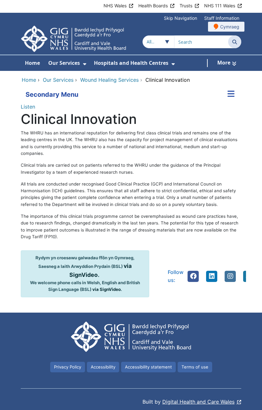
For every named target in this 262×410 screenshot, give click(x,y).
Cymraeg (229, 26)
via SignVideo (106, 289)
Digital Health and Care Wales (198, 402)
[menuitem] (84, 64)
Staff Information (221, 18)
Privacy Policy (67, 366)
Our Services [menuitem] (64, 62)
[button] (193, 276)
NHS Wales (115, 5)
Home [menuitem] (32, 62)
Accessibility (103, 366)
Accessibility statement (148, 366)
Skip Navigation (180, 18)
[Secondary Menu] (231, 94)
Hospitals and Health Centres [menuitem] (131, 62)
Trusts (186, 5)
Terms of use (194, 366)
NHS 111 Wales (219, 5)
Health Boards (153, 5)
